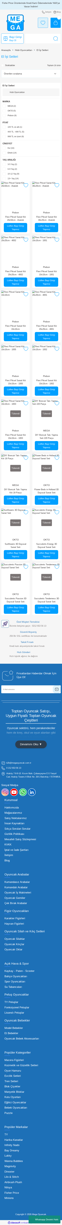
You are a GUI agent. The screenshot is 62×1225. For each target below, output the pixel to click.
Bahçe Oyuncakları (15, 976)
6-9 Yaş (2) (12, 169)
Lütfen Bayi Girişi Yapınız (15, 228)
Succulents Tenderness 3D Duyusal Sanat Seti (46, 600)
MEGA (46, 430)
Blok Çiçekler (12, 1086)
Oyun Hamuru (12, 1070)
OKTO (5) (12, 111)
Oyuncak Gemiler (14, 897)
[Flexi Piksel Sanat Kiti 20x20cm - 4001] (46, 304)
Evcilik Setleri (12, 1075)
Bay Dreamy (11, 1150)
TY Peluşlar (11, 1002)
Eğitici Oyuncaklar (15, 1102)
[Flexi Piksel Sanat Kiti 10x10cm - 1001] (46, 250)
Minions (9, 1198)
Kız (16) (11, 148)
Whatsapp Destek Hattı (46, 1219)
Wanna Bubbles (13, 1161)
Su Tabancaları (13, 986)
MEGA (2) (12, 106)
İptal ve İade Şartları (16, 849)
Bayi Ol (12, 40)
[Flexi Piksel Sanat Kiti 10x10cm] (15, 304)
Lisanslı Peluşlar (14, 1012)
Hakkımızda (11, 807)
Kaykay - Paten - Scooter (19, 970)
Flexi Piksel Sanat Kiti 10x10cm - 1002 (46, 382)
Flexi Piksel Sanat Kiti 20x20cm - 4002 (15, 273)
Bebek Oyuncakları (15, 1107)
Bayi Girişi (15, 37)
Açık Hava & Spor (16, 963)
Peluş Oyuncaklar (16, 994)
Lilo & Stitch (11, 1176)
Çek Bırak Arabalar (15, 903)
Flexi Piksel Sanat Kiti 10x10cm (15, 327)
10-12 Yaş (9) (13, 174)
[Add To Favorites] (25, 185)
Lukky (8, 1155)
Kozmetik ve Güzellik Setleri (21, 1065)
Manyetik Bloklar (14, 1091)
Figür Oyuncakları (16, 911)
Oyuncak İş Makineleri (17, 892)
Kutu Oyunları (12, 1097)
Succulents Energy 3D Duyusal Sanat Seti (46, 545)
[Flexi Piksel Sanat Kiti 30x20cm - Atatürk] (46, 195)
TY (6, 1134)
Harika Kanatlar (13, 1139)
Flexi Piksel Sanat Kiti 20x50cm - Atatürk (15, 218)
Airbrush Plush (13, 1182)
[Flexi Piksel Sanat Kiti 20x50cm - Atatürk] (15, 195)
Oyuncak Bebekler (17, 1020)
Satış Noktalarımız (15, 818)
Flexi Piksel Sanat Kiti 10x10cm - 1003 (15, 436)
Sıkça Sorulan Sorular (17, 828)
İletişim (8, 855)
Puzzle (8, 1113)
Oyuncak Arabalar (16, 874)
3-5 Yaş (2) (12, 164)
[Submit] (57, 689)
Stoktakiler (10, 65)
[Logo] (15, 22)
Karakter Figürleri (14, 918)
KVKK (7, 844)
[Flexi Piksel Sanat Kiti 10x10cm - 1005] (15, 359)
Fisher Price (11, 1192)
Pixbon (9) (12, 115)
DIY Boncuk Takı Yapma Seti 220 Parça (46, 436)
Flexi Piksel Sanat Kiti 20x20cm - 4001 (46, 327)
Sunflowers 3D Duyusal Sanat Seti (15, 545)
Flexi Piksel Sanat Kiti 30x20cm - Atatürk (46, 218)
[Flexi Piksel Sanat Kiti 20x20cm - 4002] (15, 250)
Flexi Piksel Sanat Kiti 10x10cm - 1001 (46, 273)
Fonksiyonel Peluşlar (16, 1007)
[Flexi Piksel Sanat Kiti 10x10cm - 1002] (46, 359)
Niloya (8, 1187)
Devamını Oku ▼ (31, 744)
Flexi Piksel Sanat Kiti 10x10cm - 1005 (15, 382)
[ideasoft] (14, 1222)
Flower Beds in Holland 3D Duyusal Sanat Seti (46, 491)
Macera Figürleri (14, 1060)
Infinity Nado (11, 1145)
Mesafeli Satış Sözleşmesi (20, 839)
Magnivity (10, 1166)
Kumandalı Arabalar (16, 887)
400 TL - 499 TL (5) (16, 132)
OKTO (46, 485)
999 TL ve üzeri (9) (16, 136)
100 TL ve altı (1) (15, 127)
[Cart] (56, 23)
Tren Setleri (11, 1081)
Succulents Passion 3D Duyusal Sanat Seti (15, 600)
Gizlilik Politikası (14, 833)
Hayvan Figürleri (14, 923)
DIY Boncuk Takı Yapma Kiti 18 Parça (15, 491)
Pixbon (15, 212)
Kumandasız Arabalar (17, 882)
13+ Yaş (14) (13, 178)
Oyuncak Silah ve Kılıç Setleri (24, 931)
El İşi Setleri (42, 50)
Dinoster (9, 1171)
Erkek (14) (12, 153)
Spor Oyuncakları (14, 981)
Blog (7, 860)
